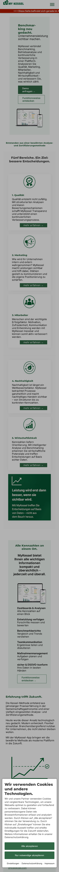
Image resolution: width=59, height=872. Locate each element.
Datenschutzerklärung (32, 863)
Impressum (49, 863)
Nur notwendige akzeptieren (29, 855)
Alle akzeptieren (29, 846)
